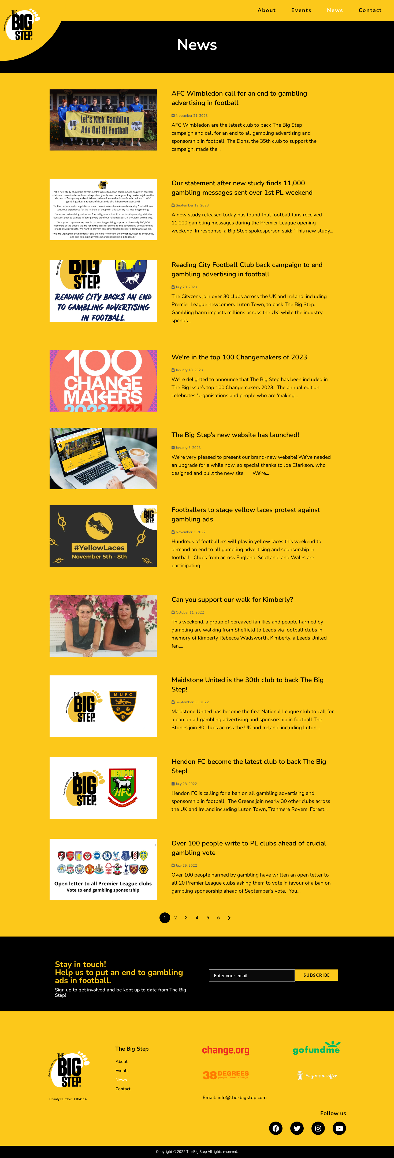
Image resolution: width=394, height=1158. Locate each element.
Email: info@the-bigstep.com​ (235, 1097)
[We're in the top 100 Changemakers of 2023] (103, 381)
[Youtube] (339, 1128)
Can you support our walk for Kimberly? (232, 599)
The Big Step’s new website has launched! (235, 434)
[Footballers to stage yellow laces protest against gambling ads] (103, 536)
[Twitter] (297, 1128)
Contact (370, 10)
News (335, 10)
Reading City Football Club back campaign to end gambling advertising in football (247, 269)
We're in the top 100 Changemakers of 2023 (239, 357)
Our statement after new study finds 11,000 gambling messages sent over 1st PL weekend (242, 188)
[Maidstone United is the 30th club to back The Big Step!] (103, 706)
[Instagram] (318, 1128)
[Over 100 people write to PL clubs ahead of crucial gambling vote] (103, 869)
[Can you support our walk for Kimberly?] (103, 626)
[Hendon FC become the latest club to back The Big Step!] (103, 788)
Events (301, 10)
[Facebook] (276, 1128)
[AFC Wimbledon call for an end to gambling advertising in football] (103, 120)
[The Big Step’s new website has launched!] (103, 458)
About (267, 10)
